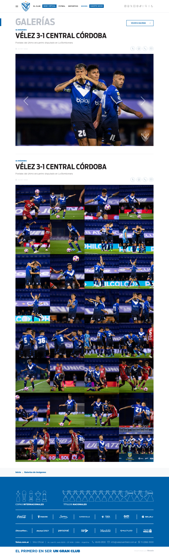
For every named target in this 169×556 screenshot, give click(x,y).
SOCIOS (84, 6)
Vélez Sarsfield (26, 6)
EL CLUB (36, 6)
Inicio (18, 472)
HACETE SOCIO (96, 6)
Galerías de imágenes (35, 472)
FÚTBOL (62, 6)
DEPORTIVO (73, 6)
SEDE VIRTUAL (49, 6)
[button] (132, 48)
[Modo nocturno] (150, 6)
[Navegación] (17, 6)
